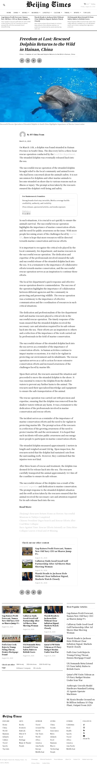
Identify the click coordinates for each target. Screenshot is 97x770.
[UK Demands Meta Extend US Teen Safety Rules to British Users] (32, 638)
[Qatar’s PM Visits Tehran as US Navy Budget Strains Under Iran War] (53, 638)
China (21, 54)
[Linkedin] (84, 730)
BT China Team (37, 134)
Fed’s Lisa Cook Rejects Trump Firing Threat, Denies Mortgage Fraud (10, 649)
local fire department (64, 154)
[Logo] (48, 4)
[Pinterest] (33, 60)
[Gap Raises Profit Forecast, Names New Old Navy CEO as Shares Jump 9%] (27, 551)
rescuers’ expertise (28, 486)
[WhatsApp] (39, 60)
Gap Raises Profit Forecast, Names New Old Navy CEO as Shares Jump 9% (15, 18)
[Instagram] (84, 727)
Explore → (26, 211)
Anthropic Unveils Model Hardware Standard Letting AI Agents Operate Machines (80, 690)
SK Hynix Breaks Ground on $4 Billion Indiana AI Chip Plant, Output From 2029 (81, 702)
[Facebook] (22, 60)
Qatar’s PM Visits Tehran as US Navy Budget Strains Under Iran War (52, 648)
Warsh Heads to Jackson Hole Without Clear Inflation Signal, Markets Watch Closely (49, 19)
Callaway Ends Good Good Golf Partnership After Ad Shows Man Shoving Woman (53, 563)
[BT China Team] (23, 134)
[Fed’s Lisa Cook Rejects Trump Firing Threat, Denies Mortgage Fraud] (11, 638)
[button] (4, 5)
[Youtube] (84, 736)
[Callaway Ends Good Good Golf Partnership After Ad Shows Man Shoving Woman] (27, 564)
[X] (27, 60)
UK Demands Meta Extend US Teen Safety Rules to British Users (80, 18)
